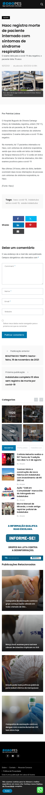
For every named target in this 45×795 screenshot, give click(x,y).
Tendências (36, 448)
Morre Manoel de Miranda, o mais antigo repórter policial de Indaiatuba (28, 508)
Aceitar (7, 791)
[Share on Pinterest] (31, 225)
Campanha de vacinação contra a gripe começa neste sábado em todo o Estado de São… (21, 604)
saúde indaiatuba (29, 203)
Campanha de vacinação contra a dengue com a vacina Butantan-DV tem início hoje (22, 727)
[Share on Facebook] (18, 218)
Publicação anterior (20, 351)
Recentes (8, 448)
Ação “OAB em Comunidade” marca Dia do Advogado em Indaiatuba (29, 492)
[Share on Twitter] (31, 218)
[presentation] (36, 399)
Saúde (5, 18)
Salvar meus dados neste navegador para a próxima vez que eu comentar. (20, 324)
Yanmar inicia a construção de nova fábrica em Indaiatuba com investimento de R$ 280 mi (29, 475)
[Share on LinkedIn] (18, 225)
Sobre (4, 768)
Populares (22, 448)
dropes (22, 464)
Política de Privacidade (12, 771)
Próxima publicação (15, 372)
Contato (12, 768)
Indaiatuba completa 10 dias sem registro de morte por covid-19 (22, 381)
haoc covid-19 (20, 199)
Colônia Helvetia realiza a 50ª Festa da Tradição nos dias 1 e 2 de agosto (30, 457)
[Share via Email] (18, 231)
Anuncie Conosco (25, 768)
